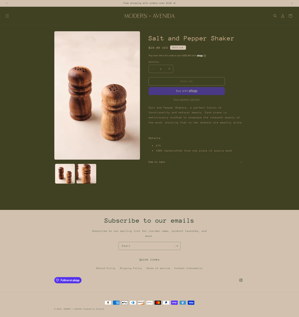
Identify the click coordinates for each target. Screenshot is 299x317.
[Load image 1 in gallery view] (65, 173)
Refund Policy (106, 268)
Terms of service (158, 268)
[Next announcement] (292, 3)
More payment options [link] (187, 99)
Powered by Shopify (94, 309)
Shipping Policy (131, 268)
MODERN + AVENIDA (73, 309)
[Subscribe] (176, 246)
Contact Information (188, 268)
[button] (7, 16)
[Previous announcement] (7, 3)
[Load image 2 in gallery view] (86, 173)
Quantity (154, 62)
